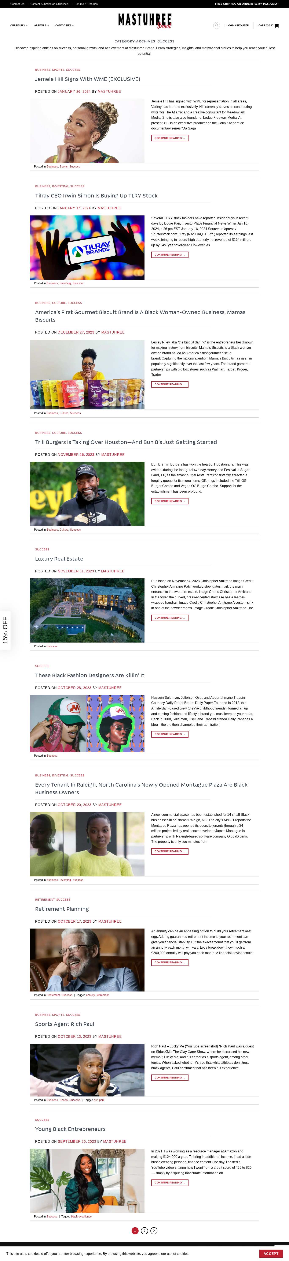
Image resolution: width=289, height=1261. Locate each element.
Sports (58, 69)
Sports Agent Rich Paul (64, 1024)
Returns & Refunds (86, 3)
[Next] (154, 1230)
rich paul (99, 1100)
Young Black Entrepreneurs (70, 1129)
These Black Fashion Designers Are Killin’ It (89, 675)
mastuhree (109, 91)
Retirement (45, 899)
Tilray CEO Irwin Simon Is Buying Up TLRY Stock (96, 195)
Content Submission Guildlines (49, 3)
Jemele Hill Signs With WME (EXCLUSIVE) (87, 79)
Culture (59, 303)
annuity (90, 995)
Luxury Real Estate (59, 558)
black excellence (81, 1216)
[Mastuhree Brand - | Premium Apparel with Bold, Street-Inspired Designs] (145, 20)
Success (73, 69)
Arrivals (40, 25)
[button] (238, 25)
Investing (60, 186)
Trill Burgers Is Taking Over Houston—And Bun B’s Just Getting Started (126, 442)
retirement (102, 995)
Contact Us (17, 3)
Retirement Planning (62, 909)
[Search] (216, 25)
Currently (17, 25)
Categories (63, 25)
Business (42, 69)
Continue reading (170, 138)
